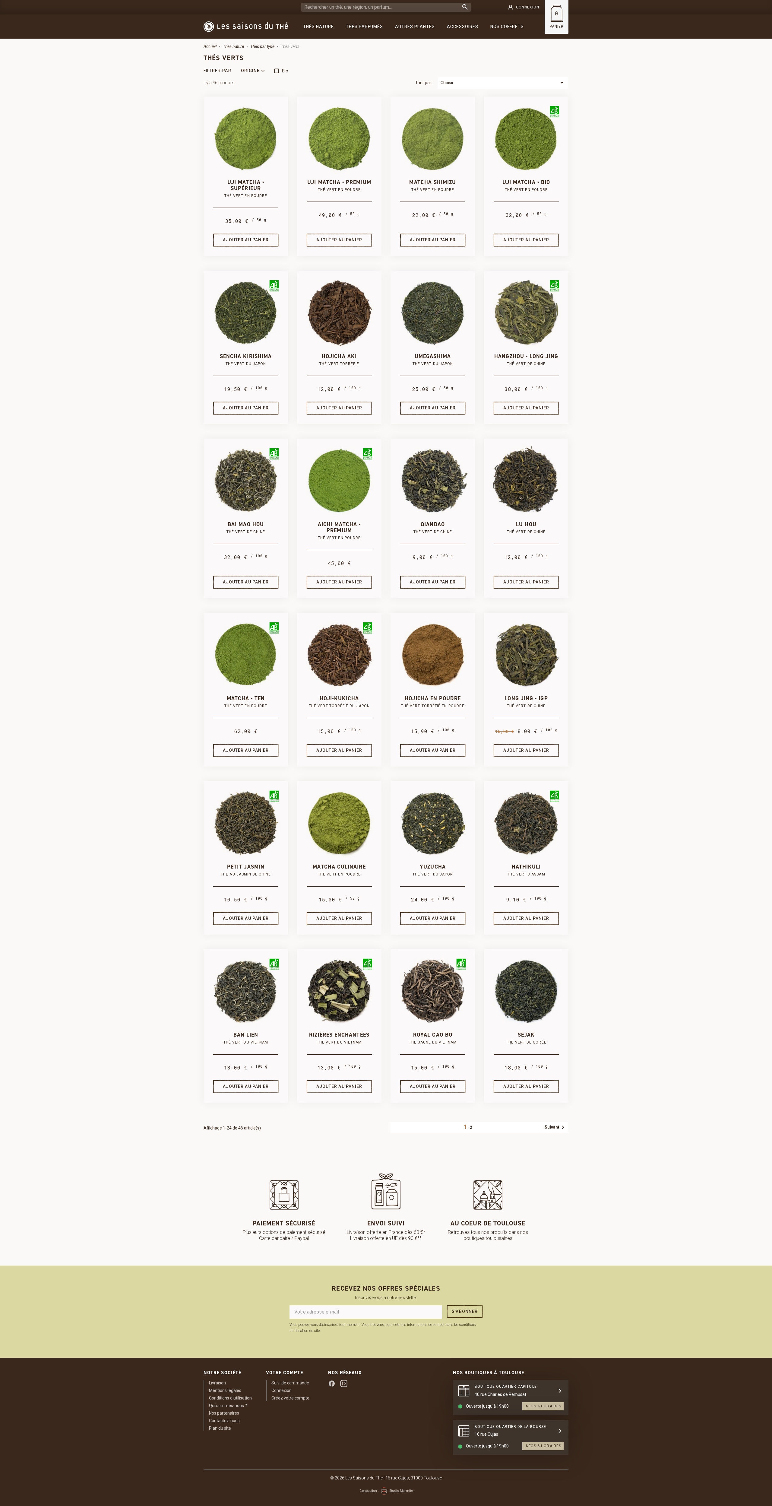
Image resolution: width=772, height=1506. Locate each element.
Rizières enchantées (339, 1034)
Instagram (343, 1383)
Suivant (556, 1127)
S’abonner (465, 1311)
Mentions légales (225, 1390)
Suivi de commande (290, 1382)
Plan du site (220, 1428)
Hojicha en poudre (432, 698)
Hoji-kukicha (339, 698)
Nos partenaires (224, 1413)
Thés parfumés (364, 26)
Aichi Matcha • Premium (339, 527)
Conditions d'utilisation (230, 1398)
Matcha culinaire (339, 866)
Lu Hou (526, 524)
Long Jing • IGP (526, 698)
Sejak (526, 1034)
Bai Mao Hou (246, 524)
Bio (285, 71)
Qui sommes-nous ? (228, 1405)
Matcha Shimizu (432, 182)
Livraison (217, 1382)
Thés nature (318, 26)
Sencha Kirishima (246, 356)
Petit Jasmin (245, 866)
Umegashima (433, 356)
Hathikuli (526, 866)
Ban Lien (245, 1034)
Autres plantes (415, 26)
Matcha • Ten (246, 698)
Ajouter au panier (246, 239)
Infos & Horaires (543, 1406)
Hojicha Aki (339, 356)
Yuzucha (433, 866)
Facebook (331, 1383)
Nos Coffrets (507, 26)
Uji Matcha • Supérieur (245, 185)
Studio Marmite (401, 1491)
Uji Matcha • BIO (526, 182)
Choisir (503, 82)
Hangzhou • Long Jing (526, 356)
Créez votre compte (290, 1398)
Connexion (281, 1390)
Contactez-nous (224, 1420)
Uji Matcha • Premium (339, 182)
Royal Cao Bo (432, 1034)
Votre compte (284, 1372)
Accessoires (462, 26)
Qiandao (433, 524)
